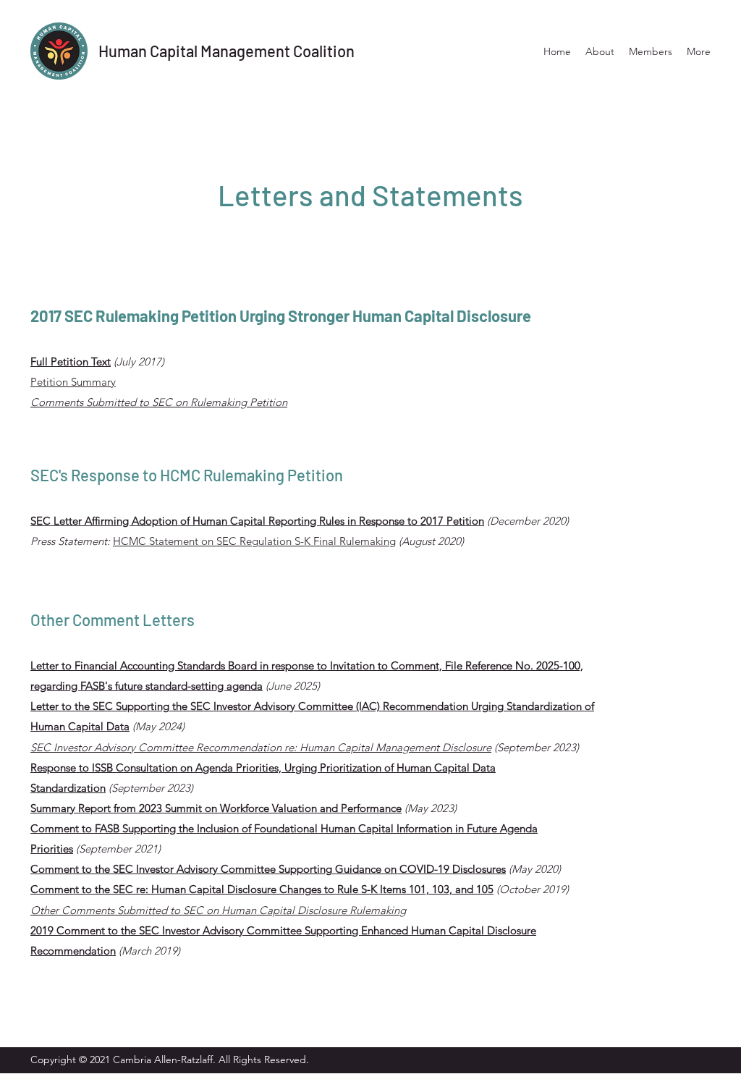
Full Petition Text (70, 361)
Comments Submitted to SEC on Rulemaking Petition (158, 402)
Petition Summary (73, 382)
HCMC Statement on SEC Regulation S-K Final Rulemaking (254, 541)
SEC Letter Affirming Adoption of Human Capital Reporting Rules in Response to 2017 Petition (257, 521)
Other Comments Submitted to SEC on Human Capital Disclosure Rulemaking (218, 910)
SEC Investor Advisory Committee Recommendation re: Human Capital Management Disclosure (260, 747)
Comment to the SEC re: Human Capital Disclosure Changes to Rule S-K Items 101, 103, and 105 (262, 889)
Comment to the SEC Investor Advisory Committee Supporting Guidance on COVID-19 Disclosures (268, 869)
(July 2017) (137, 361)
